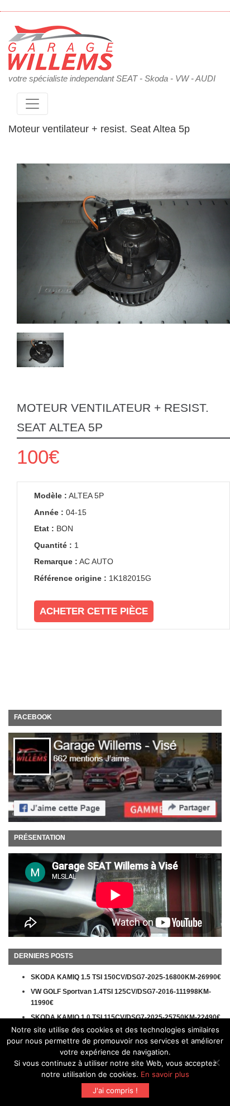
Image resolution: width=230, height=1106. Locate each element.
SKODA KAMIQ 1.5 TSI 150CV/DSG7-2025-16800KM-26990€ (126, 977)
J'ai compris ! (115, 1090)
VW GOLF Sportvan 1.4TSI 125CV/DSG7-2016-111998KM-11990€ (121, 997)
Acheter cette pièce (94, 611)
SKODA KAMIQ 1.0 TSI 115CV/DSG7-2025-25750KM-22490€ (126, 1017)
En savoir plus (165, 1074)
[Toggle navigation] (32, 104)
